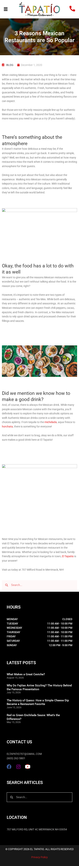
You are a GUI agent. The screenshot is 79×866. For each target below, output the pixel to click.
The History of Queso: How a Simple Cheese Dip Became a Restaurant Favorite (38, 702)
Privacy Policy (39, 857)
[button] (9, 9)
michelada (50, 422)
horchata (7, 426)
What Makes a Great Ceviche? (26, 674)
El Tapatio (68, 556)
